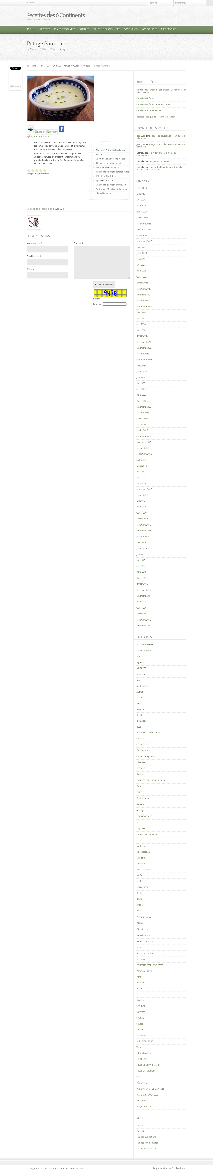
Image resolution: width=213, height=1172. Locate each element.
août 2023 (141, 366)
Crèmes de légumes (145, 756)
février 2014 (142, 608)
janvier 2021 (142, 419)
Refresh (97, 299)
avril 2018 (141, 478)
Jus (137, 822)
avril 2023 (141, 389)
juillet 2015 (141, 549)
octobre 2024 (142, 301)
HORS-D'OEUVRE (144, 816)
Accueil (30, 3)
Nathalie (34, 49)
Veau (138, 1077)
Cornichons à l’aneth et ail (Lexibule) (153, 104)
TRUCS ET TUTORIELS (146, 1071)
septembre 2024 (144, 306)
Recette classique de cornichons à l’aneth (155, 117)
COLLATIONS (142, 744)
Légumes (140, 828)
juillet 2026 (141, 188)
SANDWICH (141, 1006)
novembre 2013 (143, 626)
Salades (140, 1000)
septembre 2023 (144, 360)
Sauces (139, 1024)
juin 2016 (140, 501)
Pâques (139, 923)
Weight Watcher (144, 1107)
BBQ (138, 704)
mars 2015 (141, 572)
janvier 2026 (142, 218)
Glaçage (140, 811)
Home (33, 66)
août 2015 (141, 543)
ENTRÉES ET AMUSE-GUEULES (66, 66)
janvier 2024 (142, 336)
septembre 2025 (144, 241)
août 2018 (141, 460)
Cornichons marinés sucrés (148, 111)
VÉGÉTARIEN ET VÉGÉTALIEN (150, 1089)
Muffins (139, 875)
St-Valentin (141, 1036)
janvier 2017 (142, 495)
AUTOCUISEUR (142, 686)
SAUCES (140, 1018)
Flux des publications (146, 1137)
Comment (78, 243)
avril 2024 (141, 324)
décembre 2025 (143, 224)
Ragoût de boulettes (159, 161)
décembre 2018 (143, 436)
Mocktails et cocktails (146, 870)
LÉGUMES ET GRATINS (146, 835)
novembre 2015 (143, 531)
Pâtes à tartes (143, 935)
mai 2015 (140, 560)
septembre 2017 (144, 489)
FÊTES (139, 792)
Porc (138, 977)
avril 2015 (141, 566)
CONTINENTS (131, 29)
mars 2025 (141, 271)
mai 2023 (140, 383)
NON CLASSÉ (142, 887)
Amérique (140, 674)
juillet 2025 (141, 253)
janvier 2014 (142, 614)
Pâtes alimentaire (144, 942)
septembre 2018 (144, 454)
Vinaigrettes (142, 1101)
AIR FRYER (141, 668)
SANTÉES (84, 29)
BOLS (138, 727)
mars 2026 (141, 206)
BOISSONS (141, 721)
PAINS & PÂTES (143, 917)
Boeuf (139, 715)
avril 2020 (141, 424)
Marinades (141, 846)
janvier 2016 (142, 519)
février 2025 (142, 277)
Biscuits (140, 709)
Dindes (139, 774)
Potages (63, 49)
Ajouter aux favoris (40, 136)
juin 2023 (140, 377)
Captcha (97, 304)
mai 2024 (140, 318)
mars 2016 (141, 507)
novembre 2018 (143, 442)
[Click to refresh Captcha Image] (110, 293)
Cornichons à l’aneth (145, 98)
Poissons (140, 959)
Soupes (139, 1030)
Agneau (140, 662)
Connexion (141, 1131)
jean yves (140, 136)
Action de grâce (143, 651)
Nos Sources (149, 29)
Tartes (139, 1047)
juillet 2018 (141, 466)
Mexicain (140, 858)
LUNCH (139, 840)
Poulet (139, 989)
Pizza (138, 947)
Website (30, 269)
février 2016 (142, 513)
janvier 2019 (142, 430)
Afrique (139, 657)
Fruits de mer (142, 798)
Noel (138, 881)
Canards (140, 739)
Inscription (141, 1125)
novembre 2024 (143, 295)
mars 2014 (141, 602)
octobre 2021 (142, 413)
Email (34, 256)
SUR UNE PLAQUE (144, 1041)
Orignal (139, 905)
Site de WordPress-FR (146, 1149)
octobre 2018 (142, 448)
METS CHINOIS (143, 852)
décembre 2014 (143, 590)
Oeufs (139, 893)
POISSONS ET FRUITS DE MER (149, 965)
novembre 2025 (143, 230)
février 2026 (142, 212)
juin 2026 (140, 194)
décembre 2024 (143, 289)
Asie (138, 680)
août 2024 (141, 313)
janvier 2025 (142, 283)
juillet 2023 (141, 372)
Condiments (142, 750)
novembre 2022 (143, 407)
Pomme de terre (144, 971)
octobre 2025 (142, 235)
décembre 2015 (143, 525)
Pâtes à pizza (142, 929)
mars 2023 (141, 395)
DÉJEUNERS (141, 763)
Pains (139, 911)
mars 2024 (141, 330)
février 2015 (142, 578)
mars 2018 (141, 483)
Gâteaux (140, 804)
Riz (137, 994)
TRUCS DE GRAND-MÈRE (106, 29)
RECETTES (45, 29)
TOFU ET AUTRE (143, 1053)
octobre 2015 (142, 537)
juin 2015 (140, 554)
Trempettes (141, 1059)
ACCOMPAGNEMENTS (146, 645)
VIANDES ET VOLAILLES (147, 1095)
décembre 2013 (143, 620)
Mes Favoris (168, 29)
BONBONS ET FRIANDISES (148, 733)
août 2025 (141, 247)
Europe (139, 786)
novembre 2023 (143, 348)
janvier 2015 (142, 584)
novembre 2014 (143, 596)
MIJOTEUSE (141, 864)
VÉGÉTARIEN (142, 1083)
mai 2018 (140, 472)
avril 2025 (141, 265)
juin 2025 (140, 259)
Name (34, 243)
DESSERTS (141, 768)
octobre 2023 (142, 354)
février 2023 (142, 401)
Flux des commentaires (147, 1143)
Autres (139, 692)
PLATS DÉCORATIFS (64, 29)
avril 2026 (141, 200)
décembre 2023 (143, 342)
